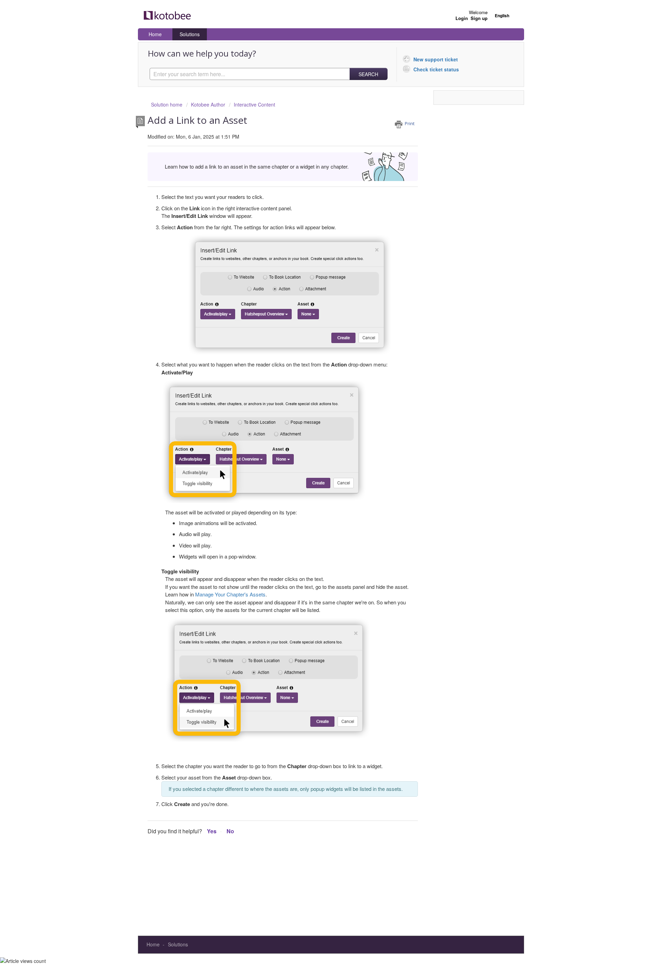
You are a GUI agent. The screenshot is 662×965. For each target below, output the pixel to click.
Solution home (167, 104)
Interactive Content (254, 104)
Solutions (190, 34)
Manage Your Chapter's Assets (230, 594)
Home (155, 34)
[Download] (318, 403)
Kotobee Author (208, 104)
